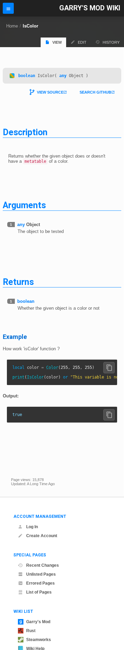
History (111, 42)
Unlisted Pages (41, 574)
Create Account (41, 535)
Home (12, 26)
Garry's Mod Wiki (89, 8)
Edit (82, 42)
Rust (30, 630)
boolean (26, 75)
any (62, 75)
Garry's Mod (38, 621)
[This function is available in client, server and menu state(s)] (12, 75)
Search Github (95, 92)
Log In (32, 526)
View (57, 42)
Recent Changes (42, 565)
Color (52, 367)
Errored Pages (40, 583)
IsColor (30, 26)
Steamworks (38, 639)
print (18, 377)
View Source (50, 92)
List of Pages (39, 592)
